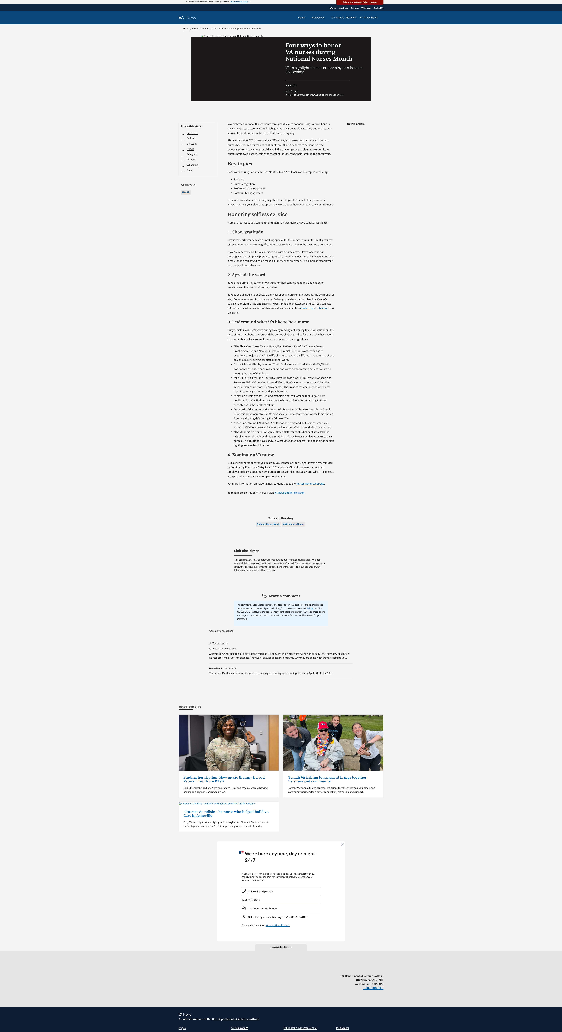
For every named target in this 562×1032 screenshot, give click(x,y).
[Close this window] (342, 844)
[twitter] (353, 970)
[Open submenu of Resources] (326, 18)
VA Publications (239, 1028)
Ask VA (310, 608)
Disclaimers (342, 1028)
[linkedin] (376, 970)
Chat (262, 908)
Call (260, 891)
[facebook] (365, 970)
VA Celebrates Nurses (293, 524)
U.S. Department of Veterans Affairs (235, 1019)
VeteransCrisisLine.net (278, 925)
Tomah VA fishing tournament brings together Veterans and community (327, 779)
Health (186, 192)
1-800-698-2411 (373, 987)
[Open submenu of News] (306, 18)
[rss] (359, 970)
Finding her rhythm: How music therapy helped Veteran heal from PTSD (224, 779)
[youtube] (347, 970)
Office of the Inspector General (300, 1028)
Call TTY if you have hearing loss (278, 917)
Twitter (323, 308)
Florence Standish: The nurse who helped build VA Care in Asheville (226, 813)
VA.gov (182, 1028)
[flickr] (382, 970)
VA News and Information (289, 493)
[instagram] (370, 970)
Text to (251, 900)
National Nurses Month (268, 524)
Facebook (307, 308)
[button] (382, 18)
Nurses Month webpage (310, 484)
